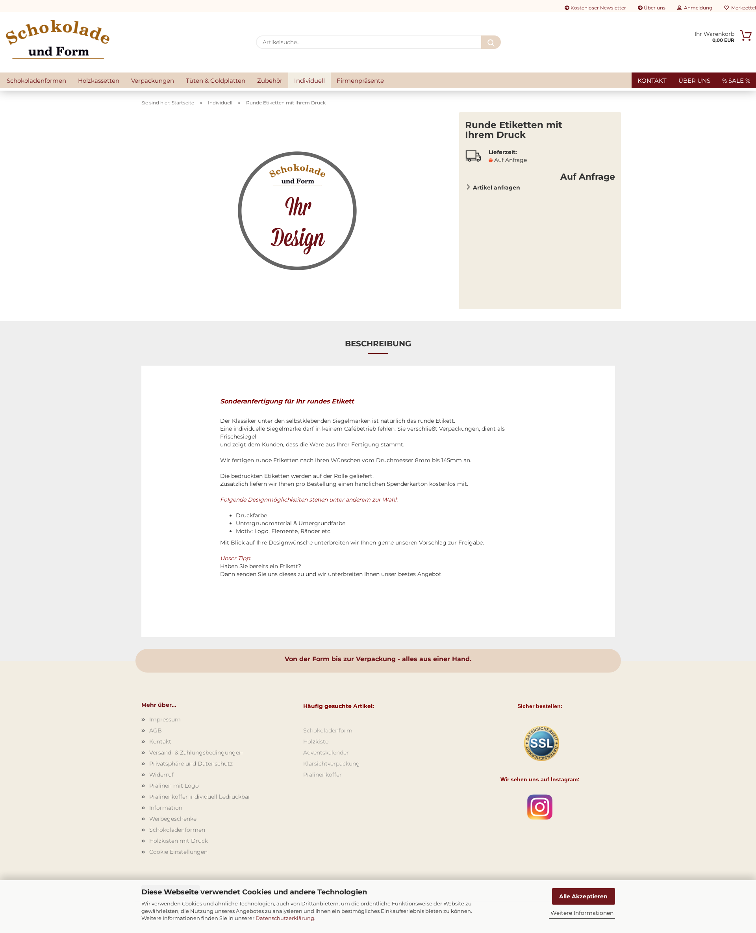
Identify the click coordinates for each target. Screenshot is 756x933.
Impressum (165, 719)
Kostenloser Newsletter (597, 8)
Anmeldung (697, 8)
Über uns (654, 8)
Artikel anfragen (496, 187)
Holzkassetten (98, 80)
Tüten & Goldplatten (215, 80)
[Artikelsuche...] (491, 42)
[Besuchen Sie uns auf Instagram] (540, 806)
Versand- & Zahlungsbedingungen (196, 752)
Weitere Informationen (581, 912)
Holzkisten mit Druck (178, 840)
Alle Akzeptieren (583, 896)
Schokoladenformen (36, 80)
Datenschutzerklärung (285, 918)
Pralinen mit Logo (174, 785)
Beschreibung (378, 343)
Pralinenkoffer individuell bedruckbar (199, 796)
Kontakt (652, 80)
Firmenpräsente (360, 80)
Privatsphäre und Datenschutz (191, 763)
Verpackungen (152, 80)
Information (165, 807)
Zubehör (269, 80)
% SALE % (736, 80)
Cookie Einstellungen (178, 851)
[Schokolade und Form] (57, 39)
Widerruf (161, 774)
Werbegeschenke (172, 818)
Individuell (309, 80)
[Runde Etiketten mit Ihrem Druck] (297, 210)
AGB (155, 730)
